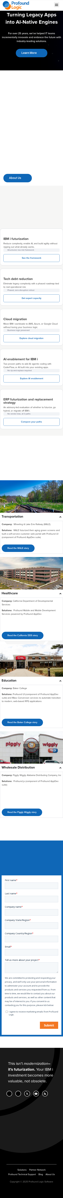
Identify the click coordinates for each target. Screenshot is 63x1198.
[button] (56, 4)
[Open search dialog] (40, 5)
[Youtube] (36, 1093)
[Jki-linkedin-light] (9, 1093)
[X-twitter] (27, 1093)
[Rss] (45, 1093)
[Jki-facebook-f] (18, 1093)
